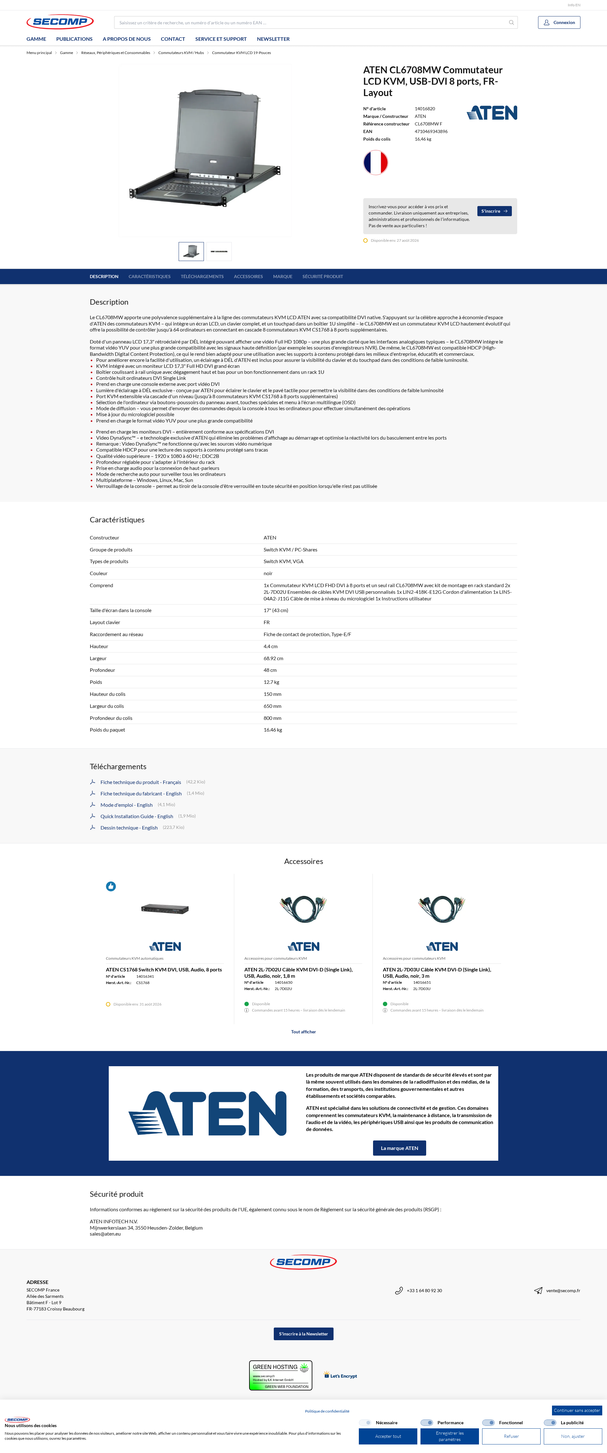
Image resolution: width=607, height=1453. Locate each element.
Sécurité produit (323, 276)
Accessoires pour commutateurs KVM (275, 958)
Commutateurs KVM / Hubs (181, 52)
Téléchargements (202, 276)
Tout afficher (303, 1031)
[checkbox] (365, 1423)
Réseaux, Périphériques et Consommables (115, 52)
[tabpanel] (205, 150)
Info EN (574, 5)
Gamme (36, 39)
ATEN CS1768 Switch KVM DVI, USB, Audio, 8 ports (164, 969)
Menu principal (39, 52)
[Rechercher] (512, 22)
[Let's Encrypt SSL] (340, 1375)
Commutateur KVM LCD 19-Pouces (241, 52)
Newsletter (273, 39)
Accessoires (248, 276)
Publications (74, 39)
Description (104, 276)
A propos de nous (127, 39)
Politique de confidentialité (327, 1411)
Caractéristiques (150, 276)
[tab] (191, 251)
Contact (173, 39)
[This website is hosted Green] (280, 1375)
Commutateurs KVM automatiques (134, 958)
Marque (282, 276)
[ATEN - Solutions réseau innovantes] (207, 1113)
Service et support (221, 39)
